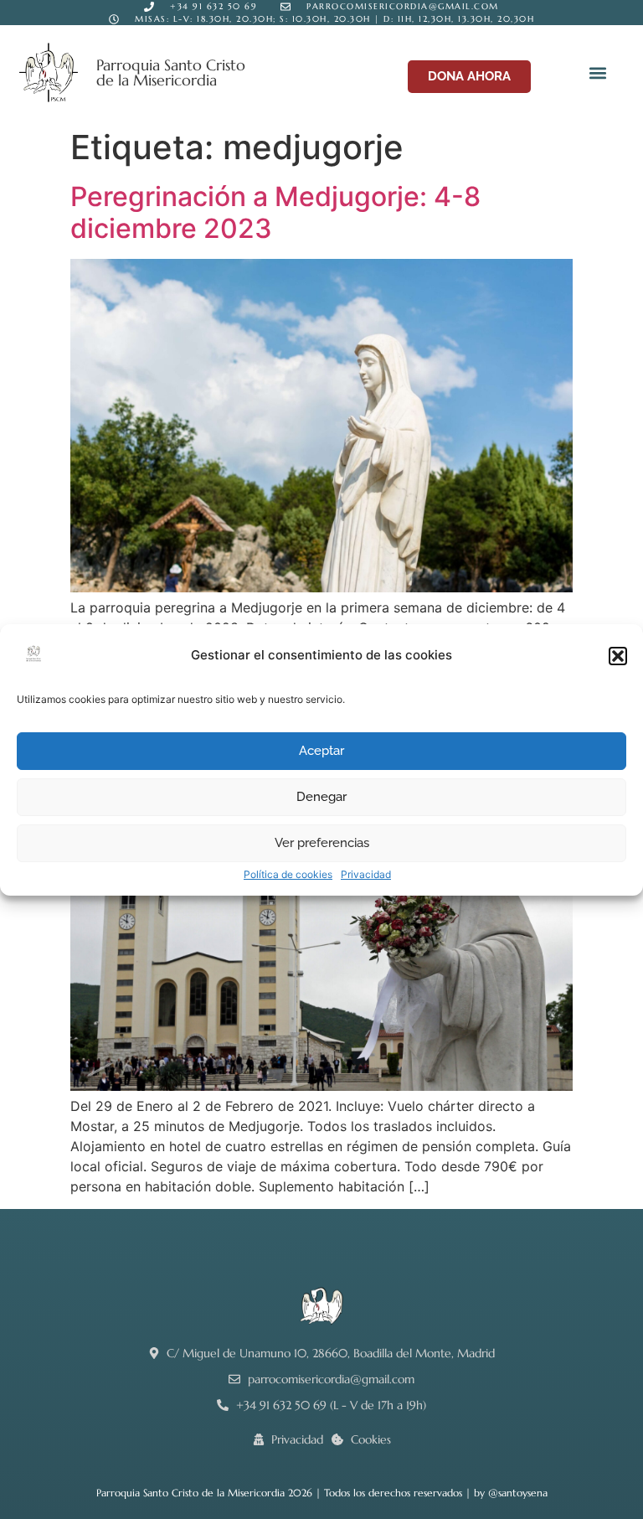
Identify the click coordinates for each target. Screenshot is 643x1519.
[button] (618, 656)
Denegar (321, 796)
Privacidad (366, 874)
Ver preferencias (322, 842)
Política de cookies (288, 874)
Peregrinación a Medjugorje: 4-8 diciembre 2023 (275, 212)
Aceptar (321, 750)
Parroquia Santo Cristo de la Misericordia (170, 72)
